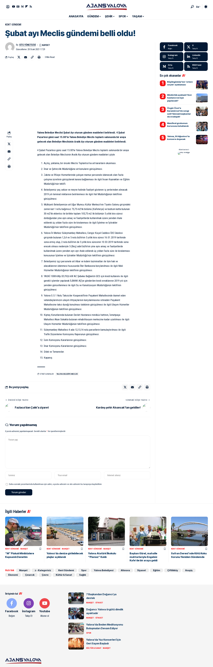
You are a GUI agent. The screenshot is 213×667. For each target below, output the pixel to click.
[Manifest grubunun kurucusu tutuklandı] (202, 126)
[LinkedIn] (196, 56)
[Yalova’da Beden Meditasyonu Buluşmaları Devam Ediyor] (76, 628)
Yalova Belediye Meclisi (67, 374)
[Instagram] (171, 56)
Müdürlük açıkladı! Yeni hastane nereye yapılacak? (179, 98)
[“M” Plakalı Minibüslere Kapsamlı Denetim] (23, 531)
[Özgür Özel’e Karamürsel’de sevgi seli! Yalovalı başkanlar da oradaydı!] (202, 111)
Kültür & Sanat (64, 574)
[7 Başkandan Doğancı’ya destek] (76, 598)
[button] (192, 6)
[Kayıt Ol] (8, 7)
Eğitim (156, 570)
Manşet (24, 549)
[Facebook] (171, 46)
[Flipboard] (26, 6)
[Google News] (18, 6)
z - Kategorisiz (43, 570)
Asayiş (188, 570)
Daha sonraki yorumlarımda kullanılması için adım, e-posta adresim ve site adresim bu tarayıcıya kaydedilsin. (55, 484)
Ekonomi (13, 574)
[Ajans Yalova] (106, 6)
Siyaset (141, 570)
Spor (84, 570)
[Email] (25, 57)
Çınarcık (29, 574)
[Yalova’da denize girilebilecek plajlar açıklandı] (65, 531)
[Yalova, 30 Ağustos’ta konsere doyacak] (202, 139)
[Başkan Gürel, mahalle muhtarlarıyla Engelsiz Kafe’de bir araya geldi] (148, 531)
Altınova (125, 570)
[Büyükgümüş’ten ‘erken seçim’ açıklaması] (202, 85)
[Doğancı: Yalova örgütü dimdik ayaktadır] (76, 613)
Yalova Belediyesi (104, 570)
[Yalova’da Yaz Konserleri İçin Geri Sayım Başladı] (76, 644)
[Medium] (171, 66)
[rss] (196, 66)
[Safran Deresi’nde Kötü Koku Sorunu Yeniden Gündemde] (189, 531)
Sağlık (82, 574)
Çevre (45, 574)
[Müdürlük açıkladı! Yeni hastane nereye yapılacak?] (202, 98)
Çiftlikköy (172, 570)
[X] (196, 46)
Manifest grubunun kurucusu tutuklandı (178, 124)
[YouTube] (13, 6)
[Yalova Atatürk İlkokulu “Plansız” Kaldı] (106, 531)
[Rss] (31, 6)
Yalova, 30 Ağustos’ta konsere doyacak (178, 137)
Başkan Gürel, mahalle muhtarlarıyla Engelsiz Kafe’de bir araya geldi (143, 557)
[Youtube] (44, 608)
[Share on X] (19, 57)
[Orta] (22, 6)
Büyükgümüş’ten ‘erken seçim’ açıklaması (180, 83)
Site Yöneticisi (27, 44)
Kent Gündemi (13, 24)
